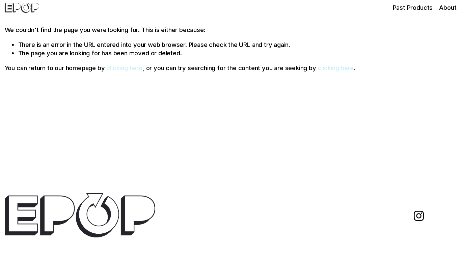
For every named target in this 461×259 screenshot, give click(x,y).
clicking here (124, 67)
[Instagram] (418, 215)
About (447, 7)
